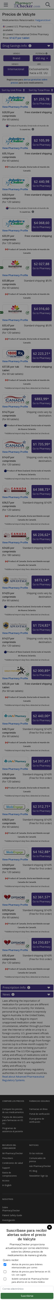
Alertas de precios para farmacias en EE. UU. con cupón (31, 1273)
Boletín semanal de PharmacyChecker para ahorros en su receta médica (30, 1280)
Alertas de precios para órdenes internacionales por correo (27, 1266)
